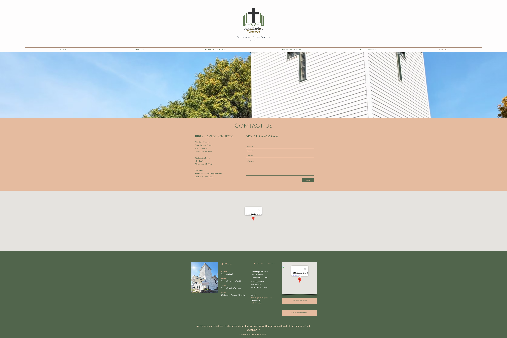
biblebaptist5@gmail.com (261, 298)
